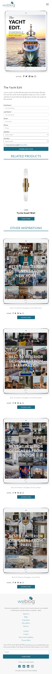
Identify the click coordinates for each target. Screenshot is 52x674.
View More (26, 219)
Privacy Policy (26, 640)
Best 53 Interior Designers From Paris (26, 577)
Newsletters (26, 623)
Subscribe (26, 656)
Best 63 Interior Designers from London (26, 487)
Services (26, 626)
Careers (26, 634)
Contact (26, 631)
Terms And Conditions (26, 637)
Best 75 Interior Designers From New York (26, 308)
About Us (26, 614)
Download (26, 317)
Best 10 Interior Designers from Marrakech (26, 398)
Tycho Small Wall (26, 213)
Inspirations (26, 620)
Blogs (26, 617)
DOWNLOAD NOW (26, 149)
